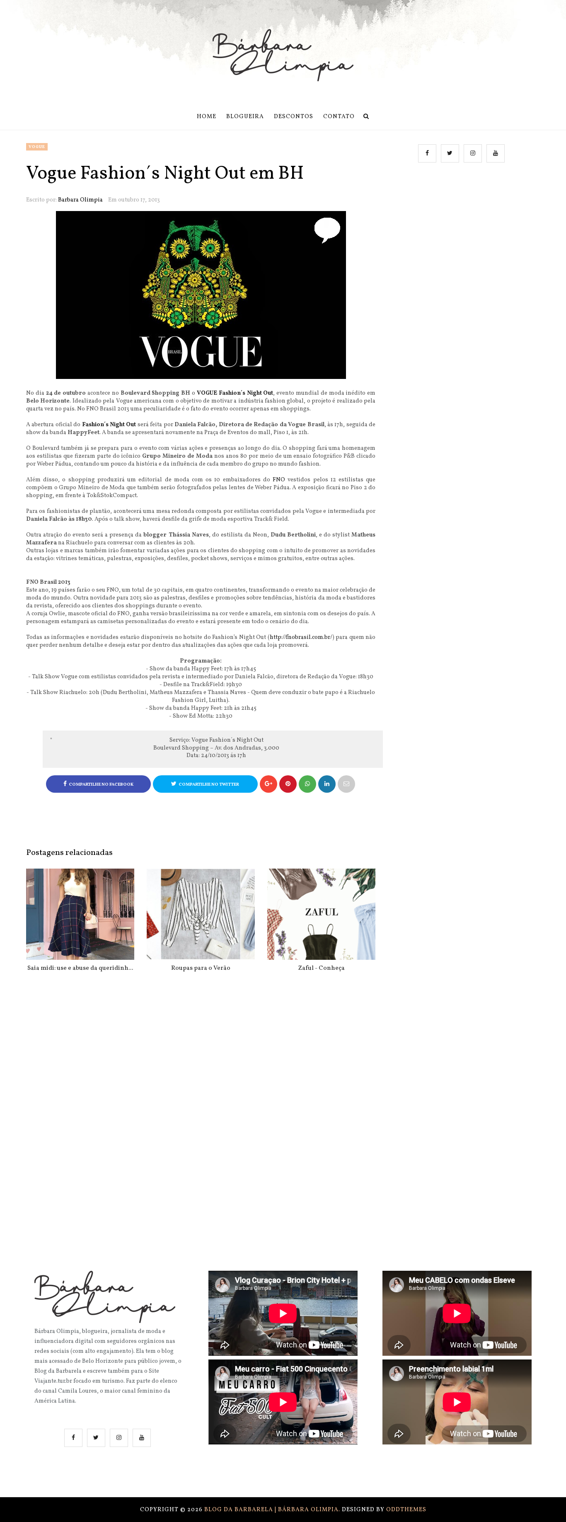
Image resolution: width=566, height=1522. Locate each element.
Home (206, 117)
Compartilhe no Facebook (101, 785)
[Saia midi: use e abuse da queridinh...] (80, 914)
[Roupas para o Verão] (201, 914)
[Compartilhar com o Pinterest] (346, 784)
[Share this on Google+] (268, 784)
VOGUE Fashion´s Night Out (235, 393)
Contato (339, 117)
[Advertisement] (463, 254)
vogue (37, 147)
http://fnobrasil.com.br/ (301, 637)
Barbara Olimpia (80, 200)
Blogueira (245, 117)
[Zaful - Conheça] (321, 914)
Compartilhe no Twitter (209, 785)
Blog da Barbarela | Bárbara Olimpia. (273, 1510)
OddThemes (406, 1510)
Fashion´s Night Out (109, 425)
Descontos (293, 117)
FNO (279, 480)
